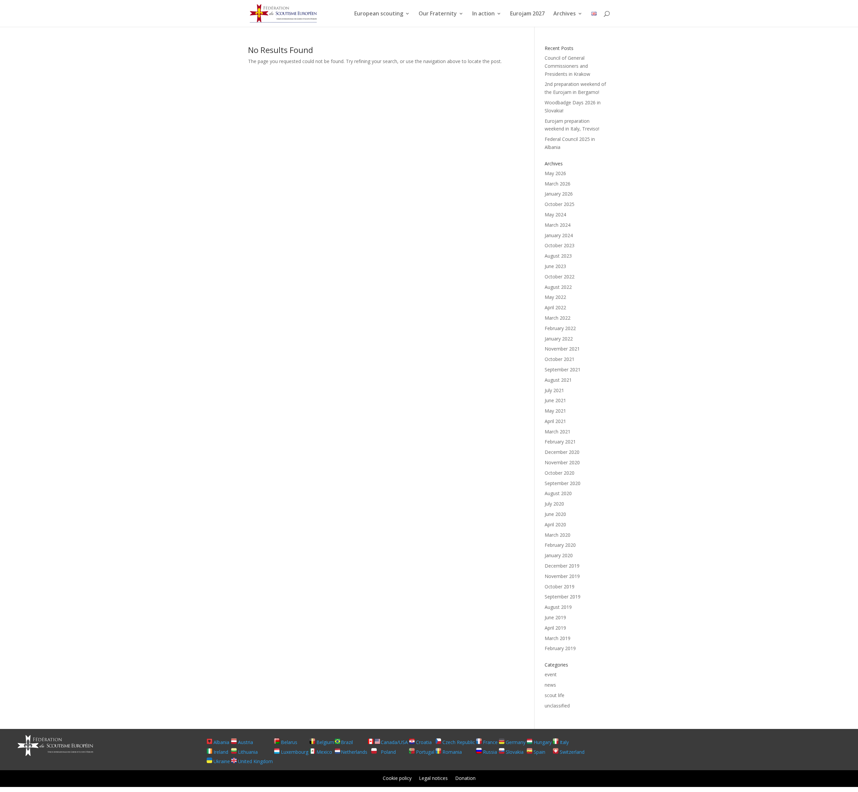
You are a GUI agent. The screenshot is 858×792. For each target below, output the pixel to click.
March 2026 (557, 183)
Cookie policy (397, 778)
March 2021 (557, 431)
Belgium (325, 742)
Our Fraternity (438, 14)
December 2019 (562, 566)
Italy (564, 742)
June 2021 (555, 400)
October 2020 (559, 473)
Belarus (289, 742)
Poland (388, 752)
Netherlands (354, 752)
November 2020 (562, 462)
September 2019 (562, 596)
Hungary (543, 742)
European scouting (378, 14)
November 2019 (562, 576)
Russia (490, 752)
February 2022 (560, 328)
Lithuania (248, 752)
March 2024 (557, 225)
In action (483, 14)
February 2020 (560, 545)
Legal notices (433, 778)
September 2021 (562, 369)
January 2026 (559, 194)
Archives (564, 14)
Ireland (220, 752)
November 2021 (562, 349)
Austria (245, 742)
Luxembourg (294, 752)
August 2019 (558, 607)
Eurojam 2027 (527, 14)
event (551, 674)
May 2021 (555, 411)
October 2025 (559, 204)
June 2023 (555, 266)
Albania (221, 742)
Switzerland (572, 752)
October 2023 (559, 245)
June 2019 (555, 617)
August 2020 (558, 493)
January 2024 (559, 235)
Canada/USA (394, 742)
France (490, 742)
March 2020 (557, 535)
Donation (465, 778)
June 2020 (555, 514)
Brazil (347, 742)
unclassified (557, 705)
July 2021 (554, 390)
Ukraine (221, 761)
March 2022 (557, 318)
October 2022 (559, 276)
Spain (539, 752)
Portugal (425, 752)
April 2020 (555, 524)
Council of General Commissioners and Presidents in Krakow (567, 66)
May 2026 (555, 173)
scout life (554, 695)
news (550, 685)
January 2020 (559, 555)
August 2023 (558, 256)
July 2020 (554, 503)
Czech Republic (458, 742)
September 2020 (562, 483)
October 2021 (559, 359)
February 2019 (560, 648)
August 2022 (558, 287)
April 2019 (555, 628)
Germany (516, 742)
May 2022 (555, 297)
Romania (452, 752)
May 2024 (555, 214)
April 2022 (555, 307)
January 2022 (559, 338)
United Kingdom (255, 761)
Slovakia (515, 752)
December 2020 (562, 452)
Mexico (324, 752)
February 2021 (560, 441)
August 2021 (558, 380)
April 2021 (555, 421)
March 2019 (557, 638)
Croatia (424, 742)
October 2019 (559, 586)
